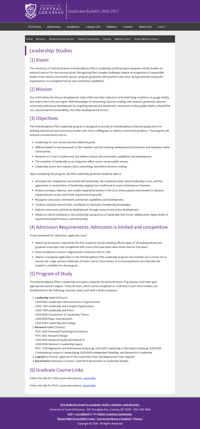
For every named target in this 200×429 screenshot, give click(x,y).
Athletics (112, 26)
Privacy (138, 419)
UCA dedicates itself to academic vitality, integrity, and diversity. (100, 404)
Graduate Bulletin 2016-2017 (93, 11)
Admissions (54, 26)
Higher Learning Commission (114, 414)
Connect (128, 26)
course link (89, 378)
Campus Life (93, 26)
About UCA (145, 26)
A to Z (161, 26)
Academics (73, 26)
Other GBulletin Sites (146, 38)
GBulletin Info (122, 38)
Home (29, 38)
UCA (70, 414)
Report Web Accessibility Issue (76, 419)
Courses (107, 38)
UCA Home (34, 26)
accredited (82, 414)
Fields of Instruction (89, 38)
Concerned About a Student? (114, 419)
